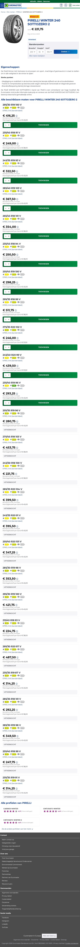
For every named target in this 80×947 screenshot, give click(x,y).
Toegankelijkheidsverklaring (11, 909)
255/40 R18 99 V (12, 751)
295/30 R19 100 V (12, 104)
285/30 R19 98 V (12, 567)
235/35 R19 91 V (11, 777)
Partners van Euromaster (10, 877)
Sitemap (64, 940)
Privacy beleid (7, 896)
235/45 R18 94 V (12, 243)
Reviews (5, 881)
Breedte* (32, 48)
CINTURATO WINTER (51, 809)
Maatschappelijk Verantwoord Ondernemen (17, 861)
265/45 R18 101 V (12, 215)
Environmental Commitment (12, 864)
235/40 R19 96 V (12, 382)
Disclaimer (5, 902)
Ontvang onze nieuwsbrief (11, 846)
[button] (16, 115)
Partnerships (6, 874)
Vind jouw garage (8, 849)
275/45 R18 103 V (12, 436)
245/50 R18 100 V (12, 463)
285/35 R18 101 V (12, 699)
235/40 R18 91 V (11, 132)
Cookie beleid (6, 899)
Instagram (5, 921)
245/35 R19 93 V (11, 160)
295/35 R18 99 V (11, 299)
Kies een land (48, 936)
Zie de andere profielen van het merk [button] (16, 829)
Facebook (5, 918)
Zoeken (64, 52)
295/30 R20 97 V (12, 646)
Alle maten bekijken (37, 56)
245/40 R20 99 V (12, 354)
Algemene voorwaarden (10, 893)
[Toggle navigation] (2, 5)
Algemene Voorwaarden (21, 940)
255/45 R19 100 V (12, 271)
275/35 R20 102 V (12, 327)
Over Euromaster (8, 858)
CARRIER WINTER (10, 809)
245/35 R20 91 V (12, 515)
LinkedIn (5, 924)
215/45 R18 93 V (11, 620)
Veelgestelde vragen (9, 843)
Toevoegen (43, 125)
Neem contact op (8, 840)
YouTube (5, 927)
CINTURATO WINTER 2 (12, 820)
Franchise (5, 871)
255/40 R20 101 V (12, 541)
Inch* (48, 48)
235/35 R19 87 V (11, 672)
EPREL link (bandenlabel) (12, 111)
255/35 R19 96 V (11, 410)
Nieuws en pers (7, 884)
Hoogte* (40, 48)
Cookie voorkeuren (71, 943)
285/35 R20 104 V (12, 489)
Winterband (32, 39)
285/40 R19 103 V (12, 188)
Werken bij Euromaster (10, 868)
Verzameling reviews (9, 906)
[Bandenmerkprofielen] (13, 29)
